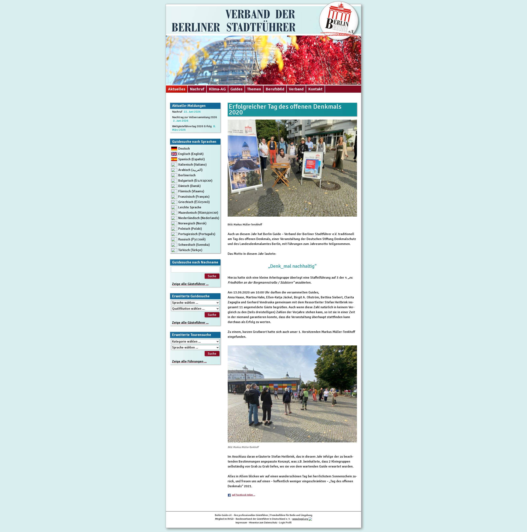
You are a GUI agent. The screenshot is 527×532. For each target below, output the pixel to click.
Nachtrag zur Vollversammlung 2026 (194, 117)
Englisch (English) (191, 154)
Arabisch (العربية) (190, 170)
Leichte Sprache (189, 207)
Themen (254, 89)
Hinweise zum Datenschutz (263, 522)
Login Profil (285, 522)
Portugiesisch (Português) (196, 234)
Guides (236, 89)
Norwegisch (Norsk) (192, 223)
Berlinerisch (187, 175)
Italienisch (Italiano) (192, 165)
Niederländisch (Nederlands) (198, 218)
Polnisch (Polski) (190, 229)
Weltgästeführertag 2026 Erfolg (192, 126)
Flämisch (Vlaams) (191, 191)
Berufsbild (275, 89)
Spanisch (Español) (191, 159)
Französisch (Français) (194, 197)
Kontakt (315, 89)
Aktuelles (176, 89)
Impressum (241, 522)
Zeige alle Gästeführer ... (190, 284)
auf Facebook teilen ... (243, 494)
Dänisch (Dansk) (189, 186)
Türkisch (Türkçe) (190, 250)
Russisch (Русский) (192, 239)
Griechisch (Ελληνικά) (194, 202)
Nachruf (197, 89)
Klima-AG (217, 89)
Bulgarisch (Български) (195, 181)
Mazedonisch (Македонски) (198, 213)
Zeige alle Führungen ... (189, 361)
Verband (296, 89)
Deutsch (184, 149)
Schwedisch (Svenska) (194, 245)
